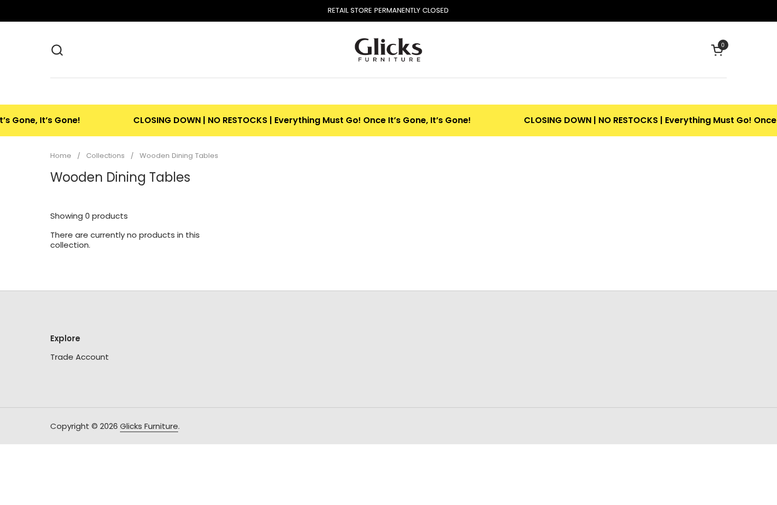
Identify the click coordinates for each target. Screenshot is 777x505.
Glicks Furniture (149, 426)
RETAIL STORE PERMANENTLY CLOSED (388, 10)
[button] (56, 50)
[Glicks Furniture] (388, 50)
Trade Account (79, 356)
